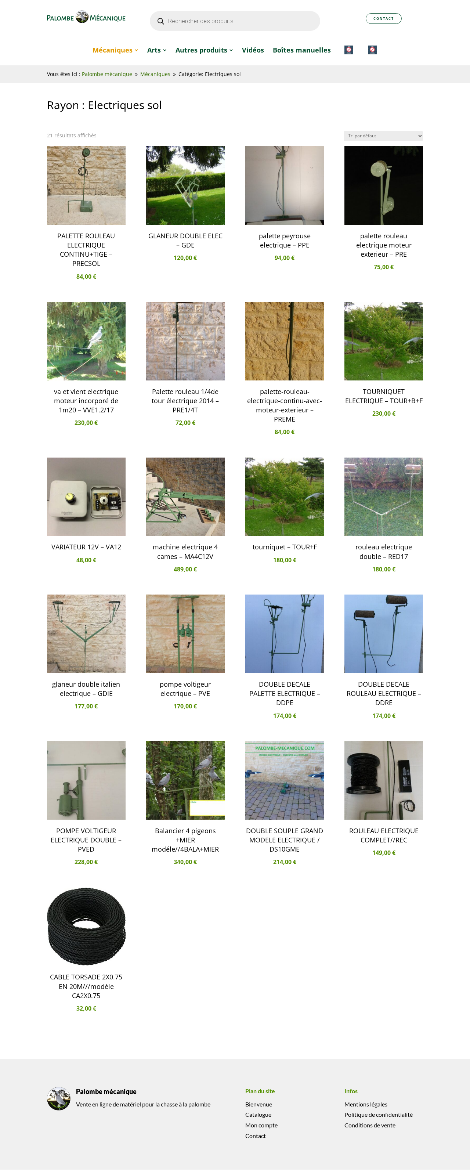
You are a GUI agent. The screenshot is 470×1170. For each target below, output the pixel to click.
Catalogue (258, 1114)
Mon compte (261, 1125)
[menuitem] (115, 50)
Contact (383, 18)
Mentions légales (365, 1104)
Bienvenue (258, 1104)
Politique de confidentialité (378, 1114)
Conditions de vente (369, 1125)
